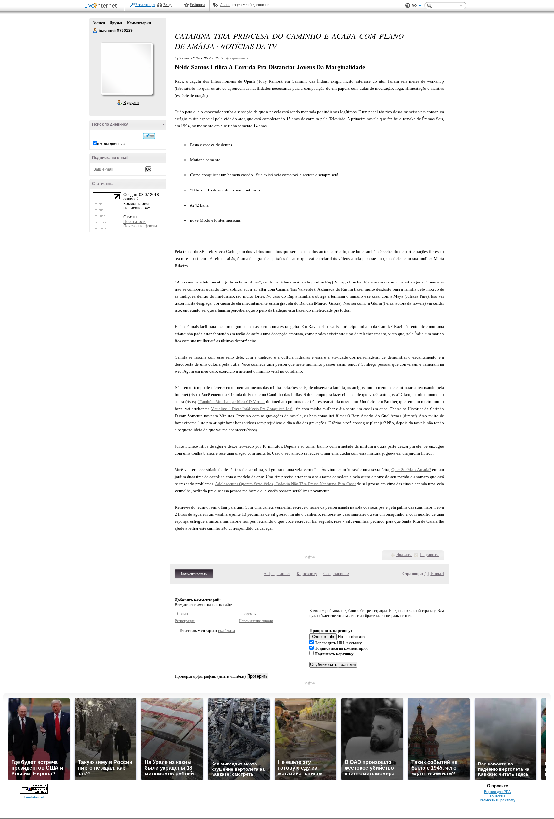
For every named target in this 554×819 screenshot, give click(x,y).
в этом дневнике (112, 144)
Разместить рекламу (497, 800)
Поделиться (429, 555)
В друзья (131, 102)
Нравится (404, 555)
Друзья (116, 23)
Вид (416, 6)
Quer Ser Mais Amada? (411, 469)
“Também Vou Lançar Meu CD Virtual (231, 401)
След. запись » (336, 573)
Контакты (497, 796)
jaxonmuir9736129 (95, 30)
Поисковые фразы (140, 226)
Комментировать (194, 574)
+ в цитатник (237, 57)
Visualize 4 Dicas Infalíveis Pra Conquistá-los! (252, 408)
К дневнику (307, 573)
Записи (99, 23)
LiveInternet (102, 6)
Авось (225, 5)
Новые (437, 573)
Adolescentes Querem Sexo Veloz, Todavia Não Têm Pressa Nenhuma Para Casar (285, 483)
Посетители (134, 221)
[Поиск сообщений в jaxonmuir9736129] (149, 136)
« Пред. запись (277, 573)
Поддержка (407, 5)
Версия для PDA (497, 792)
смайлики (226, 630)
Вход (167, 5)
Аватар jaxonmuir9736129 (127, 69)
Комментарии (139, 23)
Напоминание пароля (256, 621)
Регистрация (145, 5)
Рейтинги (197, 5)
